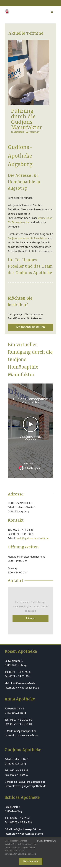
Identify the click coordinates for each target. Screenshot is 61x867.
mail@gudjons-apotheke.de (32, 538)
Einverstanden (30, 861)
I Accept (30, 618)
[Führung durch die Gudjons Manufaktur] (28, 72)
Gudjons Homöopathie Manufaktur (27, 238)
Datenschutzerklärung (46, 840)
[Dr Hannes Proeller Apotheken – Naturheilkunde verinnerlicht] (7, 10)
